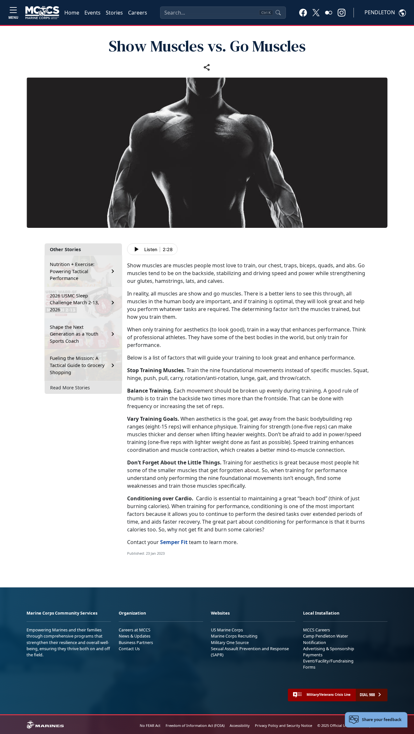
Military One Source (230, 642)
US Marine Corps (227, 630)
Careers (137, 12)
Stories (114, 12)
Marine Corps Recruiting (234, 636)
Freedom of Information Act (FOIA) (195, 725)
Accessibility (240, 725)
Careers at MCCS (134, 630)
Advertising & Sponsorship (328, 648)
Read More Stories (70, 387)
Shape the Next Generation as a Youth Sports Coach (74, 334)
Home (71, 12)
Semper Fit (174, 542)
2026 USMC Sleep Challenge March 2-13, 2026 (74, 303)
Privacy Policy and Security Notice (283, 725)
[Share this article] (207, 67)
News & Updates (134, 636)
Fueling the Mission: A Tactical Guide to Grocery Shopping (77, 365)
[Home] (42, 13)
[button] (303, 12)
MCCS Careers (316, 630)
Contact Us (129, 648)
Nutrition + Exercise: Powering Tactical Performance (72, 271)
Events (92, 12)
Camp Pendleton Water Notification (325, 639)
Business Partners (136, 642)
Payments (312, 655)
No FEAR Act (150, 725)
